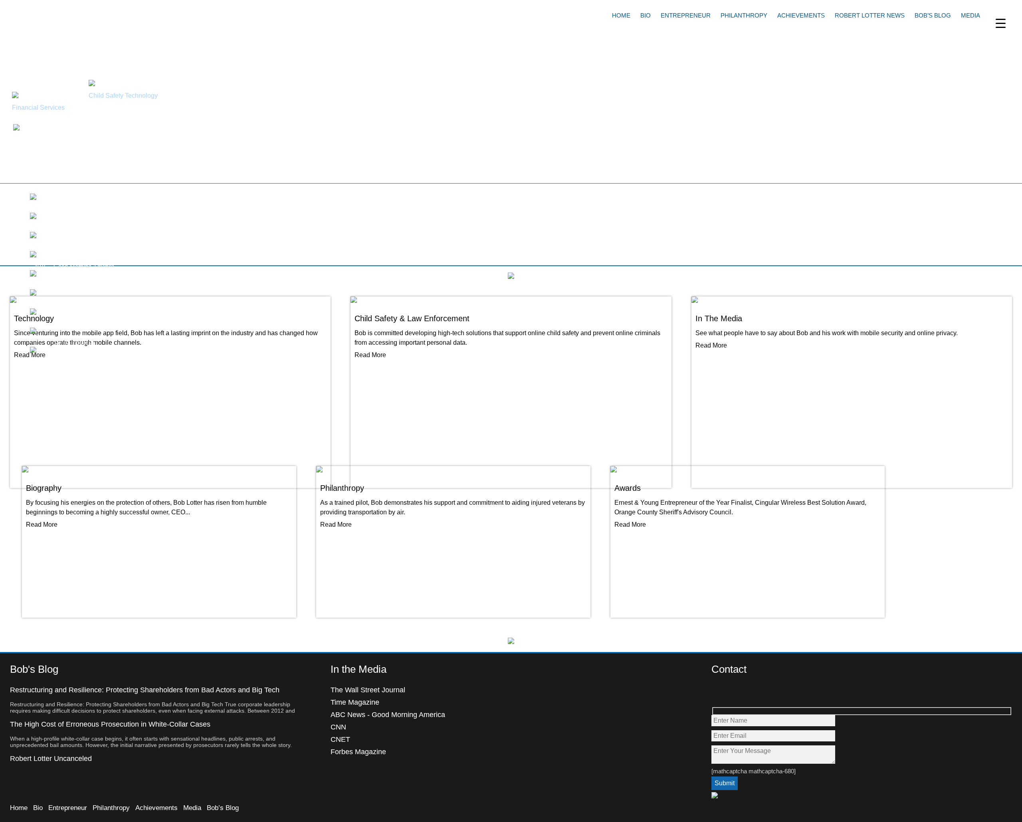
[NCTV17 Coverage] (33, 216)
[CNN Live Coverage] (33, 236)
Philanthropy (744, 15)
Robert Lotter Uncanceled (51, 759)
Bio (645, 15)
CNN (338, 727)
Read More (41, 524)
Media (970, 15)
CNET (340, 739)
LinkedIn (769, 692)
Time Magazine (355, 702)
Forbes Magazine (358, 752)
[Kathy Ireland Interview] (33, 197)
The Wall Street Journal (368, 690)
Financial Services (38, 107)
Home (621, 15)
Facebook (718, 692)
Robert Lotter (66, 22)
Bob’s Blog (933, 15)
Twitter (735, 692)
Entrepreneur (686, 15)
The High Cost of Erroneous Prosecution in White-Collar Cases (110, 724)
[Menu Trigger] (1001, 23)
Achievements (801, 15)
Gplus (752, 692)
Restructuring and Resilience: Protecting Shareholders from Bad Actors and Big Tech (144, 690)
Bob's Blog (34, 669)
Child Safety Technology (123, 95)
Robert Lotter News (870, 15)
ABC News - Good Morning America (388, 715)
